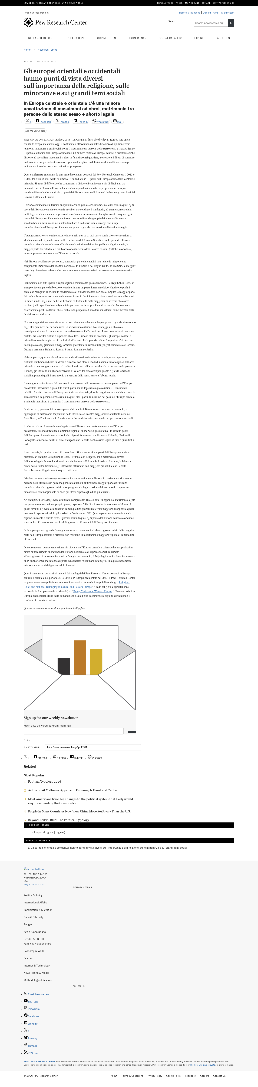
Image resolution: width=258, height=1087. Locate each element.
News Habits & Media (36, 972)
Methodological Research (38, 980)
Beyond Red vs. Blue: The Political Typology (58, 820)
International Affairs (35, 902)
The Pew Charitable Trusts (202, 1064)
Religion (28, 924)
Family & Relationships (37, 943)
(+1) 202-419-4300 (34, 884)
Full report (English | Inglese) (48, 832)
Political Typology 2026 (44, 781)
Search (172, 21)
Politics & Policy (33, 895)
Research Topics (40, 38)
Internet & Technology (37, 965)
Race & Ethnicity (33, 917)
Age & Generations (35, 931)
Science (28, 958)
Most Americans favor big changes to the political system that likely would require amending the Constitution (80, 801)
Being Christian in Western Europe (92, 591)
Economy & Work (34, 951)
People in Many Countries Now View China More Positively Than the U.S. (79, 811)
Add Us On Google (35, 130)
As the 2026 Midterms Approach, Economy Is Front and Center (73, 790)
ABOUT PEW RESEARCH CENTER (40, 1061)
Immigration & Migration (38, 910)
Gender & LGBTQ (34, 939)
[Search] (231, 23)
